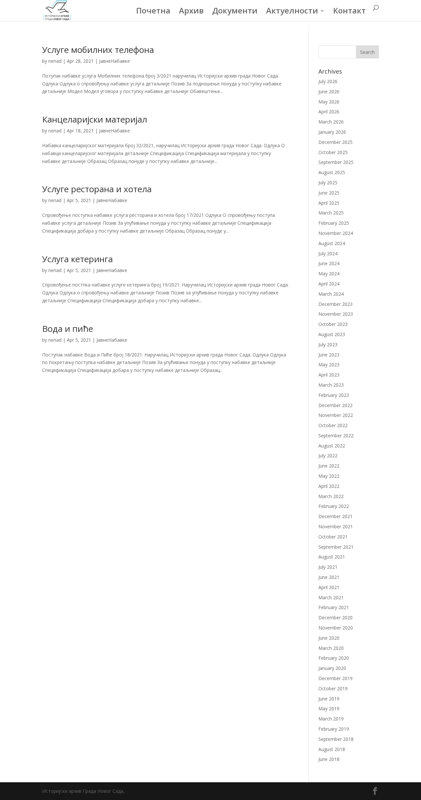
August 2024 (331, 243)
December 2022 (335, 405)
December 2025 (335, 142)
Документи (235, 12)
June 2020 (328, 638)
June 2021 (328, 577)
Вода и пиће (67, 328)
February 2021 (333, 607)
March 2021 (331, 597)
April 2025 (328, 203)
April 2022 (328, 486)
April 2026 (328, 111)
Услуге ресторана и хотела (97, 189)
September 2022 (336, 435)
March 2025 (331, 213)
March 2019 (331, 719)
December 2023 (335, 304)
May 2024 (328, 273)
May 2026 (328, 102)
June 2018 (328, 759)
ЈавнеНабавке (114, 61)
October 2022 (333, 425)
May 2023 (328, 364)
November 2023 (335, 314)
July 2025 (327, 182)
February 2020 (333, 658)
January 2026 (332, 132)
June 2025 (328, 193)
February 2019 (333, 729)
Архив (191, 12)
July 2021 (327, 567)
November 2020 (335, 628)
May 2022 (328, 476)
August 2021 (331, 557)
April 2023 (328, 375)
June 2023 (328, 355)
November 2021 (335, 526)
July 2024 (327, 253)
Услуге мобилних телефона (98, 50)
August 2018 (331, 749)
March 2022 (331, 496)
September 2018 (336, 739)
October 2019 (333, 688)
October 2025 (333, 152)
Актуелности (292, 12)
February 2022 (333, 506)
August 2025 (331, 172)
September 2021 (336, 547)
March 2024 (331, 294)
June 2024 (328, 263)
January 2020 (332, 668)
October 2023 (333, 324)
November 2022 (335, 415)
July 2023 (327, 344)
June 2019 (328, 699)
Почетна (153, 12)
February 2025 (333, 223)
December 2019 (335, 678)
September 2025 (336, 162)
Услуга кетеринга (77, 259)
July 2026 (327, 81)
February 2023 (333, 395)
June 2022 (328, 466)
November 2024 (335, 233)
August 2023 (331, 334)
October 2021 (333, 537)
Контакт (349, 12)
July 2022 (327, 455)
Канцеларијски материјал (94, 119)
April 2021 (328, 587)
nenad (55, 61)
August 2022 (331, 446)
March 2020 (331, 648)
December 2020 (335, 617)
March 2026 (331, 122)
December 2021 (335, 516)
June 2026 (328, 91)
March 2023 (331, 385)
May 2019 (328, 708)
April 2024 (328, 284)
